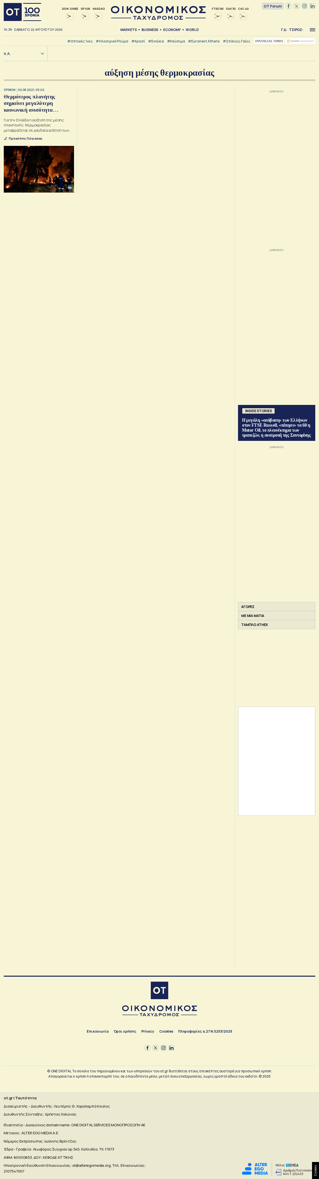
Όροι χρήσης (125, 1031)
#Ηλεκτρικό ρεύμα (112, 41)
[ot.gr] (158, 18)
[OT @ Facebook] (288, 6)
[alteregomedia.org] (255, 1173)
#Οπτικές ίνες (80, 41)
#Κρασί (138, 41)
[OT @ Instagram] (304, 6)
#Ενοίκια (156, 41)
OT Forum (273, 6)
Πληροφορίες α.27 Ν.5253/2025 (205, 1031)
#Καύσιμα (176, 41)
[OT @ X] (296, 6)
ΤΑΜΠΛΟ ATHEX (254, 624)
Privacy (147, 1031)
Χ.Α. (7, 53)
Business (150, 29)
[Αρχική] (22, 12)
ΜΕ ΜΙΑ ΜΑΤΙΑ (252, 615)
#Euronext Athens (204, 41)
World (192, 29)
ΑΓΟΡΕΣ (247, 606)
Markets (128, 29)
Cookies (166, 1031)
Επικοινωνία (97, 1031)
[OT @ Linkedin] (312, 6)
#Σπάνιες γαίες (236, 41)
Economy (172, 29)
